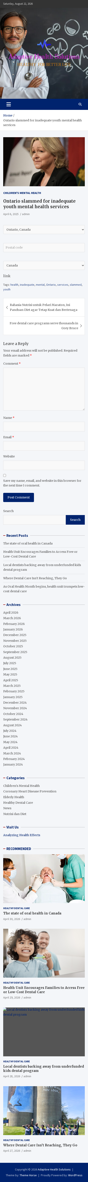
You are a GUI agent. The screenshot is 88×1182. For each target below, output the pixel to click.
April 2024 (10, 748)
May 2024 (10, 742)
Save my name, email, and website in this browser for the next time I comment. (42, 483)
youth (6, 289)
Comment (12, 363)
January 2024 (13, 764)
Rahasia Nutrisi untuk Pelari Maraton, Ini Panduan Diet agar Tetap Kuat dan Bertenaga (43, 307)
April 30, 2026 (11, 919)
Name (9, 418)
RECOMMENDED (18, 848)
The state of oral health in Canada (28, 543)
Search (8, 511)
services (62, 285)
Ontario (51, 285)
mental (40, 285)
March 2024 (12, 753)
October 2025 (13, 646)
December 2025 (14, 635)
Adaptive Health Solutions (54, 1169)
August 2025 (12, 657)
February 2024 (14, 759)
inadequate (27, 285)
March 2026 (12, 618)
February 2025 (14, 691)
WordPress (75, 1175)
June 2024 (10, 736)
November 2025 (15, 641)
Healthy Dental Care (18, 803)
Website (9, 456)
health (14, 285)
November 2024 (15, 708)
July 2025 (9, 663)
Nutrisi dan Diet (14, 814)
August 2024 (12, 725)
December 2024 (15, 703)
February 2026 (14, 624)
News (7, 808)
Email (8, 437)
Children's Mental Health (22, 193)
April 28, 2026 (11, 1076)
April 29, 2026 (11, 997)
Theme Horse (28, 1175)
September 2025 (15, 652)
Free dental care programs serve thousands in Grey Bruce (44, 325)
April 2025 (10, 680)
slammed (76, 285)
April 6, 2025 (11, 214)
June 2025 (10, 669)
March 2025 (12, 686)
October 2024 (13, 714)
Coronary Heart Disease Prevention (29, 791)
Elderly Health (13, 797)
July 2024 (9, 731)
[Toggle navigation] (8, 104)
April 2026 (10, 612)
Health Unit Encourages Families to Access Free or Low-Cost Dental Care (44, 990)
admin (26, 214)
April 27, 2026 (11, 1151)
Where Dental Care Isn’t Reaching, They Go (35, 578)
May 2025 (10, 674)
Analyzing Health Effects (21, 835)
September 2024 (15, 719)
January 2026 (13, 629)
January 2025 (13, 697)
